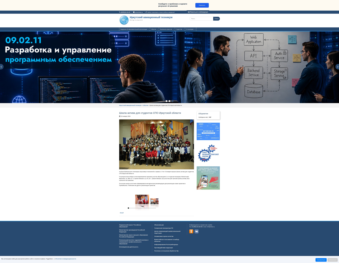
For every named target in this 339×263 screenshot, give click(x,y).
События (153, 29)
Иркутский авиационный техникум (151, 17)
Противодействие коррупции (163, 248)
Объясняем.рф (159, 225)
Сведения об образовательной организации (133, 29)
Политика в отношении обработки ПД (166, 251)
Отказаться (332, 260)
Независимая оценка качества (163, 236)
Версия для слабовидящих (199, 12)
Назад (122, 213)
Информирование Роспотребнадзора (166, 244)
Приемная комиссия (166, 29)
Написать (202, 5)
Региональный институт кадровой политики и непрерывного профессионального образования (133, 242)
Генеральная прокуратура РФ (163, 228)
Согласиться (321, 260)
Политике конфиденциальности (66, 259)
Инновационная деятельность (128, 247)
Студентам (179, 29)
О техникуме (190, 29)
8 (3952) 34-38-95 (197, 227)
